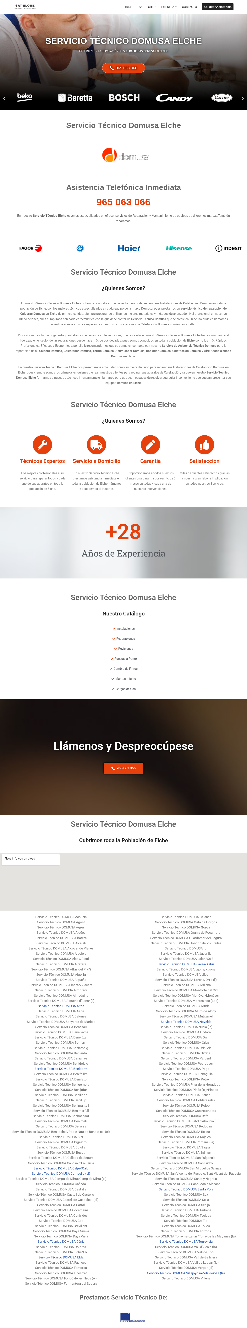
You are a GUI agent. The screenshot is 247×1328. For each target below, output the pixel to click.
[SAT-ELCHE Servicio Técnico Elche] (25, 6)
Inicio (129, 6)
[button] (155, 7)
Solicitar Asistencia (218, 6)
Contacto (189, 6)
